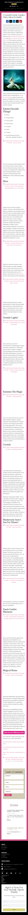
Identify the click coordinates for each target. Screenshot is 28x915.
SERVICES (4, 853)
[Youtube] (14, 6)
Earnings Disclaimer (4, 882)
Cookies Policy (2, 881)
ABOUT (3, 844)
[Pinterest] (12, 6)
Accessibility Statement (3, 880)
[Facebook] (10, 6)
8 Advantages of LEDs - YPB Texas (15, 828)
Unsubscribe (3, 883)
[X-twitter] (17, 6)
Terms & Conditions (2, 879)
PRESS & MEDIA (5, 861)
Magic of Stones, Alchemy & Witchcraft (13, 39)
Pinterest (20, 274)
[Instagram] (15, 6)
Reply (9, 820)
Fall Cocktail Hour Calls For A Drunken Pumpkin (13, 748)
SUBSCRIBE (14, 909)
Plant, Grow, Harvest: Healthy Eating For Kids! (14, 753)
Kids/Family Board (19, 761)
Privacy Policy (2, 877)
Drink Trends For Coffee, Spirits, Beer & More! (13, 743)
